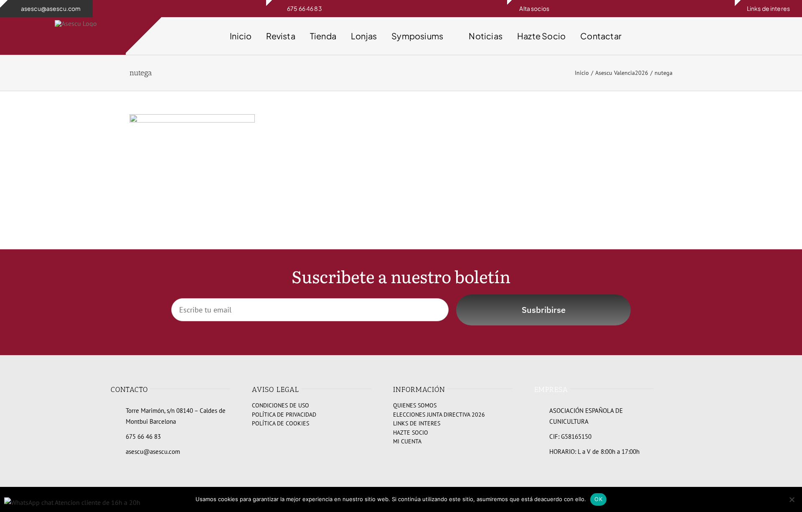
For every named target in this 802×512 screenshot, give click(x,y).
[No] (791, 499)
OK (598, 499)
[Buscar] (694, 36)
